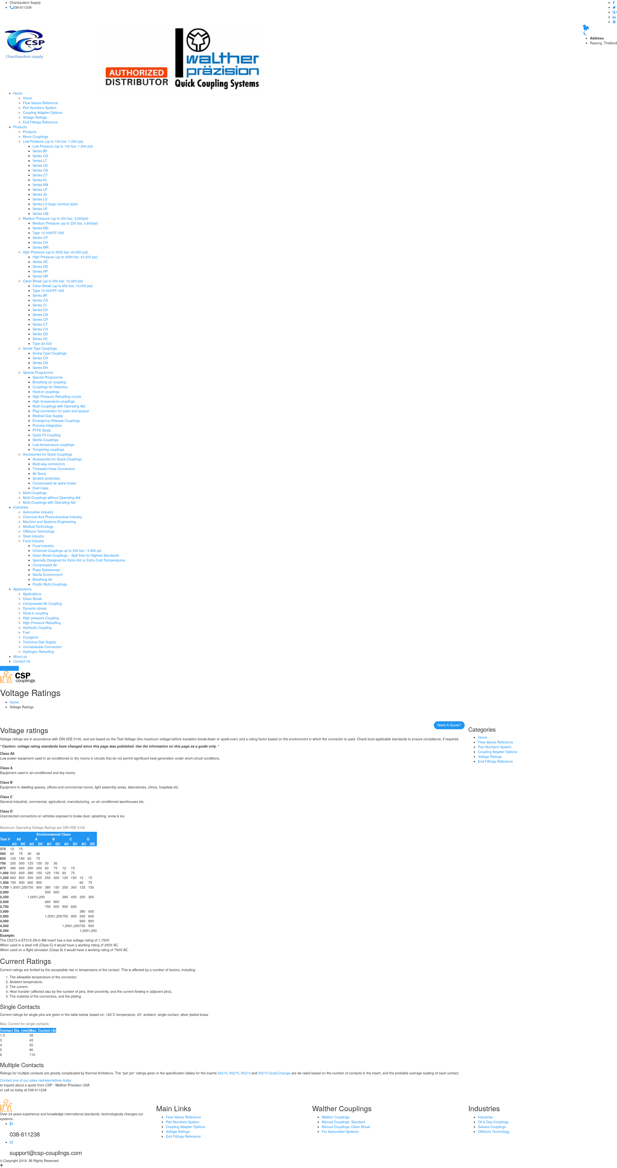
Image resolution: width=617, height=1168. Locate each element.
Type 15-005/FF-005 (48, 232)
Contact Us (21, 661)
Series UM (40, 213)
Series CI (40, 305)
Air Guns (39, 473)
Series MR (40, 247)
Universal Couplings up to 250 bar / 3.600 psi (67, 550)
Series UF (40, 208)
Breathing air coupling (49, 382)
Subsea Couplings (492, 1126)
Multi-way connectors (49, 463)
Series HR (40, 276)
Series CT (40, 175)
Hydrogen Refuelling (38, 651)
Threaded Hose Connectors (54, 468)
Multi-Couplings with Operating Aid (59, 406)
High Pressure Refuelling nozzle (57, 396)
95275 (234, 1073)
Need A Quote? (449, 725)
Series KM (40, 184)
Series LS (40, 199)
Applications (22, 589)
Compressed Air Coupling (42, 603)
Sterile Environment (47, 574)
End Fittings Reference (40, 122)
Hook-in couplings (46, 391)
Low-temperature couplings (53, 444)
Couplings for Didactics (50, 386)
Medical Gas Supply (48, 415)
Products (20, 126)
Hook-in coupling (35, 613)
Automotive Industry (38, 512)
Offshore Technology (38, 531)
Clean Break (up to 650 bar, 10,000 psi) (53, 280)
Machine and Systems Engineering (49, 521)
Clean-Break (32, 598)
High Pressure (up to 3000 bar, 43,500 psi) (55, 252)
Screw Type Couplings (40, 348)
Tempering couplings (48, 449)
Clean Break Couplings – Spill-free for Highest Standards (76, 555)
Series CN (40, 170)
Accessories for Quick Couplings (47, 454)
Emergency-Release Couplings (56, 420)
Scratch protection (46, 478)
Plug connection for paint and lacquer (61, 410)
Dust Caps (40, 487)
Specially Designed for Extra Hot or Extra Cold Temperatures (79, 560)
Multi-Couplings (35, 492)
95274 (222, 1073)
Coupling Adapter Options (42, 112)
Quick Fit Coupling (46, 434)
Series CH (40, 242)
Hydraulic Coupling (37, 627)
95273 (245, 1073)
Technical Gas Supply (39, 641)
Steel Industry (33, 536)
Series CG (40, 155)
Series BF (40, 150)
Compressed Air (45, 564)
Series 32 (40, 194)
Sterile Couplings (45, 439)
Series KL (40, 179)
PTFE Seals (42, 430)
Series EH (40, 367)
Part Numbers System (39, 107)
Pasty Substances (46, 569)
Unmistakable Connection (42, 646)
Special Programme (38, 372)
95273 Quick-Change (274, 1073)
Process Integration (47, 425)
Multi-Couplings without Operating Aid (51, 497)
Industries (20, 507)
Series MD (40, 228)
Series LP (40, 189)
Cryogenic (30, 637)
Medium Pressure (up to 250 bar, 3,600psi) (55, 218)
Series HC (40, 261)
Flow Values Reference (40, 102)
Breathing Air (42, 579)
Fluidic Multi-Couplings (50, 584)
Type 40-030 (42, 343)
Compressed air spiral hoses (54, 483)
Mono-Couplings (35, 136)
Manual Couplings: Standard (343, 1121)
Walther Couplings (335, 1117)
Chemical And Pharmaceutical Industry (52, 516)
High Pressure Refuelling (42, 622)
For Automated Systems (340, 1131)
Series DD (40, 266)
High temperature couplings (54, 401)
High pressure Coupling (41, 617)
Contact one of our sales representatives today (35, 1080)
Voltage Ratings (35, 117)
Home (17, 93)
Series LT (40, 160)
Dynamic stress (34, 608)
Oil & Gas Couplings (493, 1121)
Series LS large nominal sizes (55, 203)
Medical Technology (38, 526)
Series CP (40, 237)
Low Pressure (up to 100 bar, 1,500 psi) (53, 141)
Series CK (40, 165)
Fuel (26, 632)
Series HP (40, 271)
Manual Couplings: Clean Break (346, 1126)
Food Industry (33, 540)
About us (20, 656)
